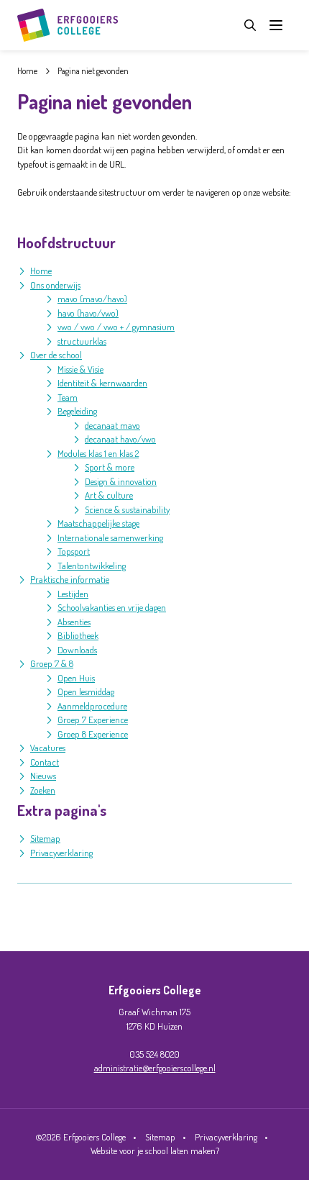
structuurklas (81, 341)
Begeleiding (77, 411)
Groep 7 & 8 (51, 663)
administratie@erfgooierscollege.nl (155, 1068)
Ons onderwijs (55, 285)
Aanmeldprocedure (92, 706)
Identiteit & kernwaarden (102, 383)
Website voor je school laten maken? (155, 1150)
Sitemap (45, 838)
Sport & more (109, 467)
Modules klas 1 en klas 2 (98, 453)
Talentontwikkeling (91, 565)
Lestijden (72, 593)
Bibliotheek (77, 635)
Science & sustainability (127, 509)
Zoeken (42, 790)
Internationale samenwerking (110, 537)
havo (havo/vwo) (88, 313)
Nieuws (43, 775)
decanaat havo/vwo (120, 439)
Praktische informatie (69, 579)
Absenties (74, 621)
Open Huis (76, 678)
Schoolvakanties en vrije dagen (111, 607)
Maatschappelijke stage (98, 523)
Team (67, 397)
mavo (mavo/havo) (92, 298)
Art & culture (109, 495)
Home (41, 270)
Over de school (56, 354)
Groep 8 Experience (92, 734)
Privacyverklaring (61, 852)
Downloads (77, 649)
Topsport (73, 551)
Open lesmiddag (85, 691)
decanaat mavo (112, 425)
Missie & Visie (80, 369)
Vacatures (47, 747)
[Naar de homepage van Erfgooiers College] (67, 25)
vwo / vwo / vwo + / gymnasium (116, 326)
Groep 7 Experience (92, 719)
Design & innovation (121, 481)
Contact (44, 762)
